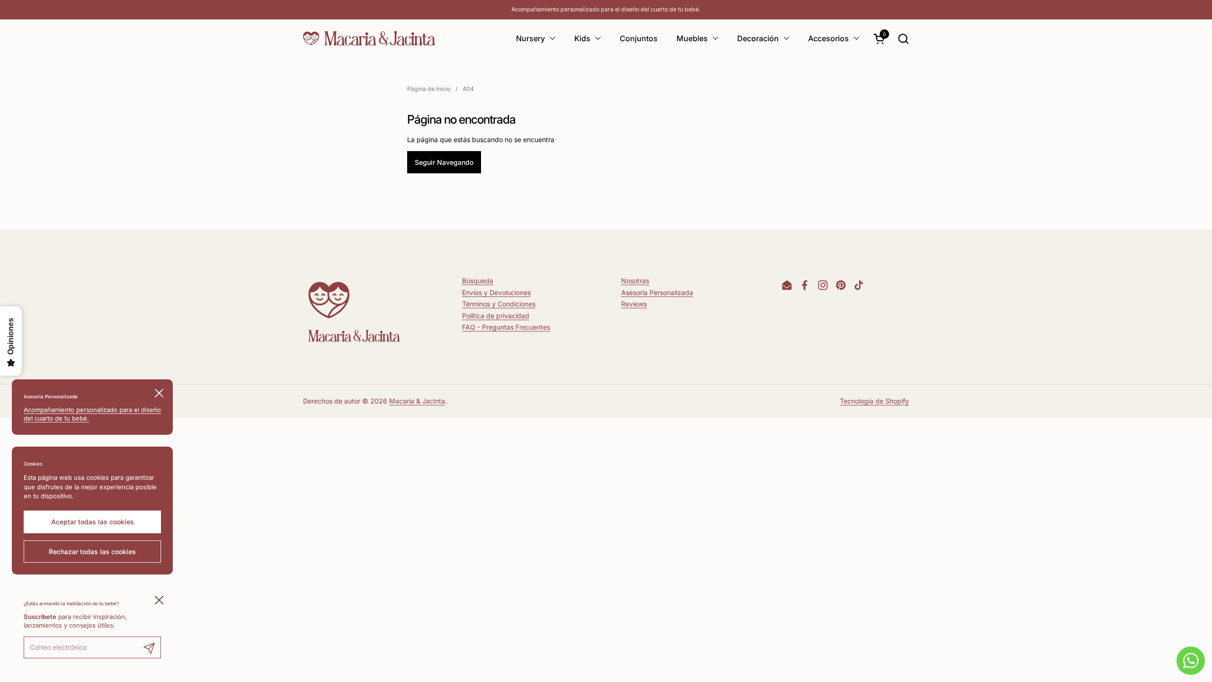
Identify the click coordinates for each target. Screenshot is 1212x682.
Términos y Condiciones (498, 304)
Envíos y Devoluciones (496, 292)
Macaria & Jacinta (417, 401)
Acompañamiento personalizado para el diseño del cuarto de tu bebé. (606, 9)
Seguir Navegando (444, 162)
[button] (903, 39)
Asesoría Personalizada (657, 292)
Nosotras (635, 281)
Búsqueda (477, 281)
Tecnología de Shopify (874, 401)
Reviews (634, 304)
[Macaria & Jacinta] (369, 38)
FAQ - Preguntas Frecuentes (506, 327)
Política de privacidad (495, 316)
